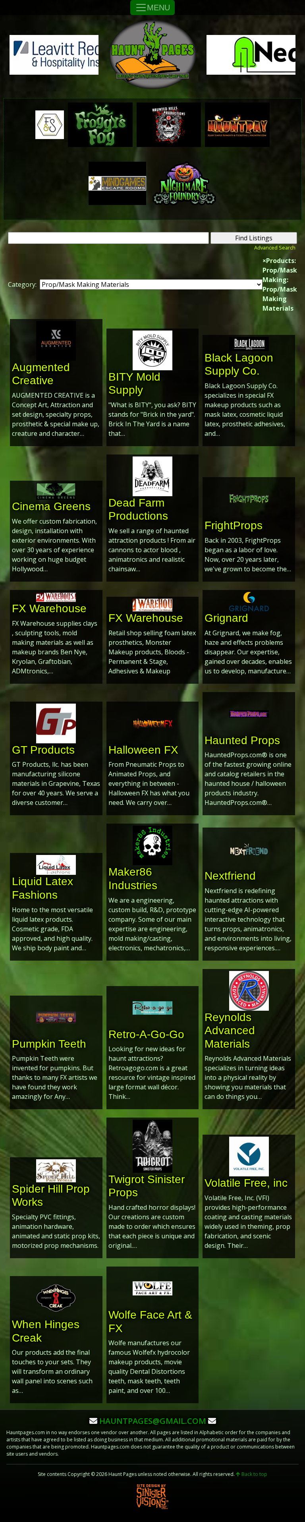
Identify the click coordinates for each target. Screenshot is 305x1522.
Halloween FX (143, 750)
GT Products (43, 750)
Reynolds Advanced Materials (230, 1030)
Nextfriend (230, 876)
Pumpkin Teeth (49, 1044)
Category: (22, 284)
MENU (158, 7)
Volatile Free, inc (246, 1183)
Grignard (226, 618)
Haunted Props (242, 740)
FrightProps (234, 525)
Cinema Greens (51, 506)
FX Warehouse (49, 608)
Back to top (253, 1474)
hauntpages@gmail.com (152, 1421)
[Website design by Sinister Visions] (152, 1496)
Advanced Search (274, 247)
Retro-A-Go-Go (146, 1034)
